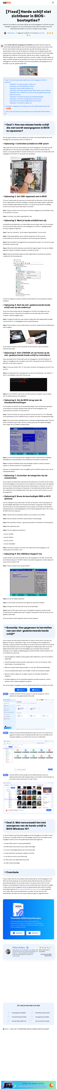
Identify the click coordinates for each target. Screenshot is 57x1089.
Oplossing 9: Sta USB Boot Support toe (21, 103)
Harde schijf (41, 33)
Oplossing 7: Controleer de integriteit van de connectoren (26, 99)
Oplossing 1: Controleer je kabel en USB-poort (23, 84)
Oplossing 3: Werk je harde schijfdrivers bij (21, 88)
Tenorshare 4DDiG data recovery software (29, 889)
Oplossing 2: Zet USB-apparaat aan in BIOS (22, 86)
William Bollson (11, 33)
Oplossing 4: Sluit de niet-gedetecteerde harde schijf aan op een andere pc (30, 90)
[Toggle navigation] (53, 2)
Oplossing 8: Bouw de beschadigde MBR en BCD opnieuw (25, 101)
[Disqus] (28, 980)
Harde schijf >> (14, 1029)
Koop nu (22, 690)
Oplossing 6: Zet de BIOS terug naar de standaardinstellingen (26, 96)
